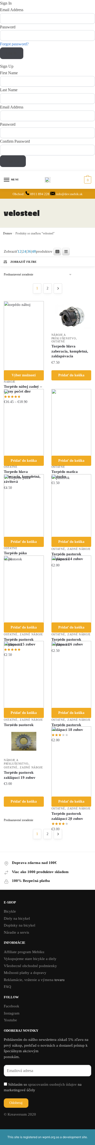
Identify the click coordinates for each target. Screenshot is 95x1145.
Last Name (8, 90)
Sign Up (13, 161)
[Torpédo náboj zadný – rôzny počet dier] (24, 336)
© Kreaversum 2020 (20, 1114)
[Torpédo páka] (24, 506)
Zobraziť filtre (23, 261)
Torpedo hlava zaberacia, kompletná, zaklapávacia (69, 351)
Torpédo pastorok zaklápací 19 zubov (19, 775)
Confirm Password (15, 141)
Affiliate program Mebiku (24, 952)
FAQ (7, 987)
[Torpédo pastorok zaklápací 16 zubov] (71, 589)
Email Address (11, 10)
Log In (12, 53)
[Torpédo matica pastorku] (71, 422)
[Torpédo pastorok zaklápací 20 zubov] (71, 761)
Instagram (12, 1013)
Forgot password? (14, 44)
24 (24, 251)
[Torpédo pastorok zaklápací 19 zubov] (24, 741)
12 (19, 251)
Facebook (11, 1006)
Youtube (10, 1020)
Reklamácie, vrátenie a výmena (29, 980)
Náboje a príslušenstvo (63, 336)
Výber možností (24, 375)
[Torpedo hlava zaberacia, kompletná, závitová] (24, 422)
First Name (9, 73)
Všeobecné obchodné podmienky (30, 966)
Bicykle (10, 911)
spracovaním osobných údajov (52, 1084)
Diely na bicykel (17, 918)
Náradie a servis (16, 932)
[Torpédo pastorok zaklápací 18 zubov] (71, 675)
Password (7, 27)
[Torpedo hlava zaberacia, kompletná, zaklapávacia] (71, 316)
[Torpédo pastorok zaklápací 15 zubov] (24, 589)
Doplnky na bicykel (19, 925)
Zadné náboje (78, 548)
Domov (7, 233)
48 (34, 251)
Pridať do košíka (71, 375)
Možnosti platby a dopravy (25, 973)
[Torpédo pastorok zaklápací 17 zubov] (24, 675)
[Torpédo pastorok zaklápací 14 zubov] (71, 506)
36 (29, 251)
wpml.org (48, 1137)
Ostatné (58, 341)
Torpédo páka (15, 553)
